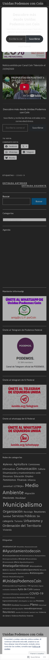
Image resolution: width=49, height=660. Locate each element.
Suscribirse (34, 39)
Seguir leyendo (24, 46)
